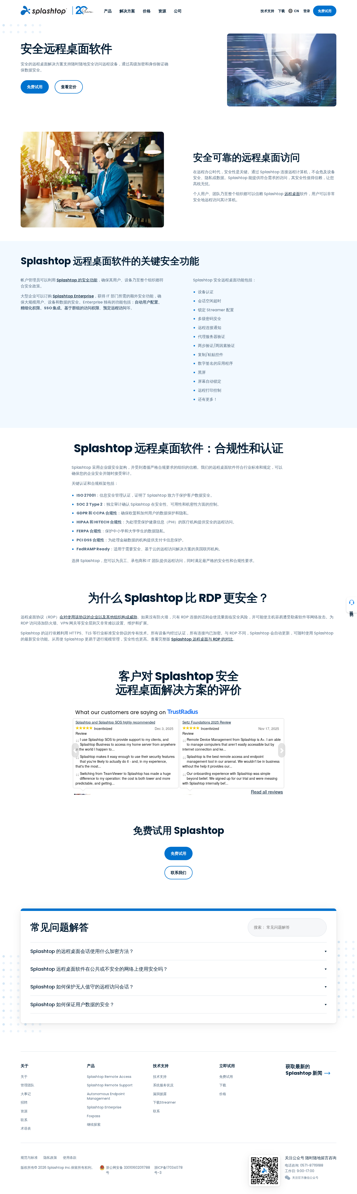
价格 (147, 11)
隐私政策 (50, 1157)
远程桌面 (292, 194)
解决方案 (127, 11)
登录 (306, 11)
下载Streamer (164, 1102)
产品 (108, 11)
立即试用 (227, 1066)
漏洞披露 (160, 1093)
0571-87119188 (311, 1165)
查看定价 (68, 87)
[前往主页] (44, 10)
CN (296, 11)
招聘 (24, 1102)
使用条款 (69, 1157)
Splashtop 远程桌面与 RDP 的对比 (202, 639)
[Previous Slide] (75, 750)
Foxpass (93, 1116)
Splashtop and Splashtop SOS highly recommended (115, 722)
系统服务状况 (163, 1085)
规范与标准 (29, 1157)
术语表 (26, 1128)
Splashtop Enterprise (73, 296)
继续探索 (94, 1124)
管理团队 (27, 1085)
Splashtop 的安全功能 (77, 280)
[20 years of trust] (80, 10)
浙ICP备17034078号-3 (168, 1167)
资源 (162, 11)
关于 (24, 1066)
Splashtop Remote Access (109, 1076)
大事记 (26, 1093)
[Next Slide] (281, 750)
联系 (24, 1119)
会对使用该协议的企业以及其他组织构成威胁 (98, 617)
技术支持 (267, 11)
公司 (178, 11)
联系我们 (178, 872)
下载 (281, 11)
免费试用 (325, 11)
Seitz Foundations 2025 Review (206, 722)
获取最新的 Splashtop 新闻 (304, 1069)
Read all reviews (267, 791)
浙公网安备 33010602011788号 (128, 1167)
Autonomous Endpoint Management (106, 1096)
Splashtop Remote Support (110, 1085)
